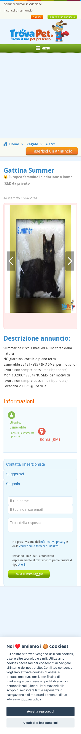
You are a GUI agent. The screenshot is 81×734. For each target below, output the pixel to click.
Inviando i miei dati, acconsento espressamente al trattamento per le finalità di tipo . (42, 560)
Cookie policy (31, 699)
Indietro (11, 261)
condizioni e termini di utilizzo (39, 546)
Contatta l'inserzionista (25, 464)
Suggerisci (15, 474)
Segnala (13, 484)
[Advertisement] (40, 97)
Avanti (69, 261)
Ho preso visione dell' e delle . (40, 544)
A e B (21, 564)
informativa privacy (52, 542)
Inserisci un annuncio (18, 10)
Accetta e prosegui (40, 711)
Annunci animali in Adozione (23, 4)
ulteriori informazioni (43, 686)
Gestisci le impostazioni (40, 722)
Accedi (37, 17)
